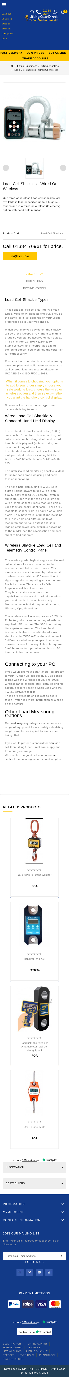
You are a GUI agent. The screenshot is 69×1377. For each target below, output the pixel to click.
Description (34, 273)
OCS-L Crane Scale (34, 1127)
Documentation (34, 288)
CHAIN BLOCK (47, 1355)
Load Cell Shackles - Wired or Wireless (36, 70)
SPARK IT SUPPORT (35, 1368)
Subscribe (62, 1256)
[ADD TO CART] (16, 917)
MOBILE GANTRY (13, 1347)
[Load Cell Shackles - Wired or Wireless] (34, 117)
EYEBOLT (8, 1355)
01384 (47, 10)
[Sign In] (56, 12)
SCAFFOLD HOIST (13, 1359)
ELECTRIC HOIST (13, 1343)
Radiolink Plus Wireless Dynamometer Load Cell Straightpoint (34, 1047)
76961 (47, 13)
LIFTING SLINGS (12, 1351)
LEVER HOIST (26, 1355)
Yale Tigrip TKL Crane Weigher (34, 874)
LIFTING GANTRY (38, 1343)
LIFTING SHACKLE (37, 1351)
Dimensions (34, 281)
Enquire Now (20, 256)
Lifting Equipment (27, 66)
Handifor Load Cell (34, 958)
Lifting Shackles (50, 66)
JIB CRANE (33, 1347)
